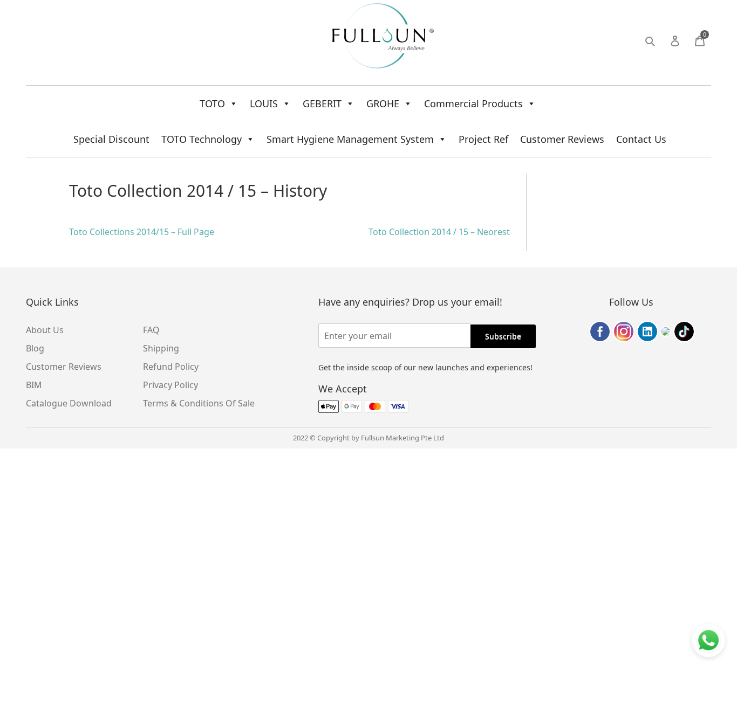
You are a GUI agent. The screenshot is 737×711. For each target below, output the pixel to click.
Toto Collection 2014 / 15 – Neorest (439, 232)
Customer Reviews (562, 139)
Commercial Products (473, 103)
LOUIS (264, 103)
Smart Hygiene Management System (350, 139)
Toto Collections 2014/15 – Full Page (141, 232)
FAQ (151, 330)
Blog (35, 348)
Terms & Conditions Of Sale (199, 403)
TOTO (212, 103)
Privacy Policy (170, 385)
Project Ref (483, 139)
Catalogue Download (69, 403)
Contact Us (641, 139)
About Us (45, 330)
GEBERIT (322, 103)
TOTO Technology (201, 139)
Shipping (161, 348)
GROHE (382, 103)
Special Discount (111, 139)
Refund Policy (171, 366)
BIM (34, 385)
